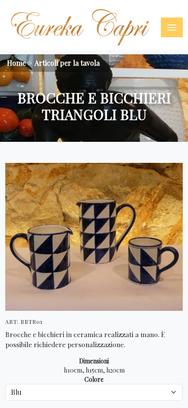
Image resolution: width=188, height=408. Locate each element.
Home (16, 62)
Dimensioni (94, 361)
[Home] (80, 27)
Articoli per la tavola (67, 62)
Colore (94, 379)
